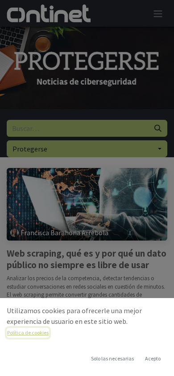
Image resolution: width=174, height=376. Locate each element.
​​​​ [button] (112, 358)
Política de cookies (28, 332)
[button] (152, 358)
